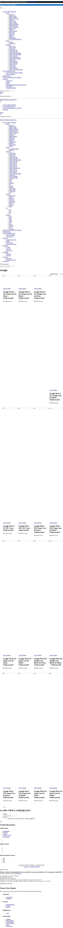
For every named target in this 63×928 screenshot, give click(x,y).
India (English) (9, 920)
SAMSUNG (12, 43)
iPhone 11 (11, 29)
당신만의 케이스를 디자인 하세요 (12, 77)
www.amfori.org (17, 873)
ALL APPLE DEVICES (15, 39)
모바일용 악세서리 (11, 88)
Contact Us (6, 261)
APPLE (11, 42)
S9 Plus (11, 186)
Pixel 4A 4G (12, 195)
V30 (10, 211)
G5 (10, 213)
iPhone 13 (11, 14)
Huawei (8, 215)
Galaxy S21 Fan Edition (15, 53)
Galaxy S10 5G (13, 64)
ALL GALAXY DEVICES (16, 69)
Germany (8, 906)
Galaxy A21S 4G (13, 161)
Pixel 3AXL (12, 201)
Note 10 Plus (12, 188)
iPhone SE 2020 (13, 25)
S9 (10, 184)
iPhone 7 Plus (12, 144)
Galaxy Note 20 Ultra (14, 57)
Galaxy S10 (12, 65)
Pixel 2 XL (12, 202)
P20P (10, 220)
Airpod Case (9, 80)
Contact (5, 834)
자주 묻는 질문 (7, 835)
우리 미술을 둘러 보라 (9, 71)
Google (8, 194)
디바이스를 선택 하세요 (9, 11)
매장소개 (8, 254)
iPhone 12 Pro (12, 21)
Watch (7, 40)
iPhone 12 (11, 20)
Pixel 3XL (11, 198)
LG (7, 208)
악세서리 (5, 79)
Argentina (8, 898)
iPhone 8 (11, 36)
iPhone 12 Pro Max (14, 24)
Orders (7, 99)
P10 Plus (11, 226)
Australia (8, 919)
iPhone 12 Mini (13, 22)
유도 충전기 (9, 86)
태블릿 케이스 (7, 76)
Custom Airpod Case (11, 239)
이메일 (5, 814)
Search (1, 92)
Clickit (7, 83)
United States (9, 897)
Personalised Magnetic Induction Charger (16, 84)
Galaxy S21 (12, 49)
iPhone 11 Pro (12, 28)
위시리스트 (9, 250)
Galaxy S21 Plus (13, 50)
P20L (10, 222)
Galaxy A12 (12, 46)
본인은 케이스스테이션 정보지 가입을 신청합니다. (21, 818)
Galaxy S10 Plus (13, 68)
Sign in (14, 99)
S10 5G (11, 179)
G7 (10, 209)
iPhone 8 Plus (12, 38)
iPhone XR (12, 34)
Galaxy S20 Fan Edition (15, 54)
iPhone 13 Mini (13, 17)
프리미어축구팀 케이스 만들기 (14, 72)
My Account (6, 837)
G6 (10, 212)
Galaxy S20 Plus (13, 61)
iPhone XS (12, 32)
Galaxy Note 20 (13, 56)
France (7, 907)
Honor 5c (11, 228)
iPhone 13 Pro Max (14, 18)
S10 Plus (11, 183)
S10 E (10, 182)
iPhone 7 (11, 146)
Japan (7, 924)
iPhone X (11, 35)
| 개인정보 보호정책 (34, 866)
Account (11, 99)
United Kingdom (10, 904)
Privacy (5, 817)
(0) (0, 93)
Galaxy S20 (12, 60)
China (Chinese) (10, 923)
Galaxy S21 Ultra (13, 51)
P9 (10, 223)
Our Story (5, 832)
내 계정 (8, 247)
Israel (7, 913)
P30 (10, 216)
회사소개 (8, 258)
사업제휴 (5, 252)
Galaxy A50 (12, 191)
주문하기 (8, 249)
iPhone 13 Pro (12, 16)
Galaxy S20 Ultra (13, 62)
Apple (7, 13)
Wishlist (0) (3, 99)
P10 (10, 227)
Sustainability (6, 831)
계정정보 (5, 245)
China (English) (10, 922)
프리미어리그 (10, 236)
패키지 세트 (9, 242)
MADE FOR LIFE (11, 260)
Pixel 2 (11, 204)
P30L (10, 217)
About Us (5, 257)
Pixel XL (11, 205)
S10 (10, 180)
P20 (10, 219)
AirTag (8, 82)
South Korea (9, 926)
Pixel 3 (11, 197)
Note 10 (11, 187)
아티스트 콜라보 (10, 74)
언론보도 (8, 255)
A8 (10, 193)
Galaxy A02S (12, 47)
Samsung (8, 45)
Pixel (10, 206)
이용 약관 (26, 866)
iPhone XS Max (13, 31)
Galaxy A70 (12, 190)
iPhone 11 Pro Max (14, 27)
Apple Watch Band (14, 149)
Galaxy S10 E (12, 67)
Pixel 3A (11, 199)
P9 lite (10, 224)
